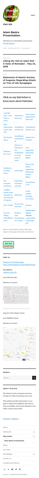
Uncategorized (25, 48)
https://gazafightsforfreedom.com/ (30, 116)
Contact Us (7, 458)
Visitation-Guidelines (11, 419)
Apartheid (18, 195)
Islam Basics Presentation (14, 441)
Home (5, 427)
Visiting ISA (7, 432)
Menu (33, 15)
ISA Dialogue (7, 454)
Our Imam (6, 449)
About (5, 445)
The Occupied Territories (7, 183)
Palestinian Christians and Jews (19, 183)
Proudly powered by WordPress (18, 474)
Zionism (29, 205)
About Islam (7, 436)
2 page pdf (29, 218)
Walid (4, 48)
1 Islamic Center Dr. (10, 272)
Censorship (19, 171)
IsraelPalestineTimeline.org (19, 138)
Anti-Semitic (8, 205)
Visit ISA (7, 24)
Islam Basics (9, 43)
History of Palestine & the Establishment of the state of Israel (19, 152)
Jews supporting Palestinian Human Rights (30, 153)
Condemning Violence (11, 463)
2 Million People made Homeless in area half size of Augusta (8, 195)
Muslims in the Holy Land (8, 170)
